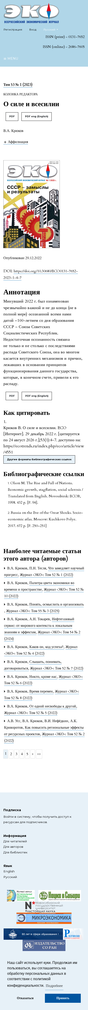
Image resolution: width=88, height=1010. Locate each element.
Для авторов (13, 846)
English (9, 871)
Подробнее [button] (54, 985)
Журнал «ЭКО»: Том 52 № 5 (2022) (30, 712)
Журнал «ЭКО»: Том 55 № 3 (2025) (32, 610)
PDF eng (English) (36, 116)
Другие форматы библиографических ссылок (39, 459)
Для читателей (15, 841)
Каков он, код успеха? (46, 646)
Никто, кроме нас (43, 676)
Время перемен (41, 691)
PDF (12, 116)
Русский (10, 877)
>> (39, 754)
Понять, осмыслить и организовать (56, 604)
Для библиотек (15, 852)
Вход (32, 29)
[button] (15, 141)
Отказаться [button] (25, 998)
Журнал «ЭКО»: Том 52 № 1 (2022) (46, 574)
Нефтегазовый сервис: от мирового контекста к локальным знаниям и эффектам (39, 626)
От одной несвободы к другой (53, 706)
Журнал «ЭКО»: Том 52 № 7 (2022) (56, 668)
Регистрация (13, 29)
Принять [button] (62, 998)
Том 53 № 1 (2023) (17, 84)
